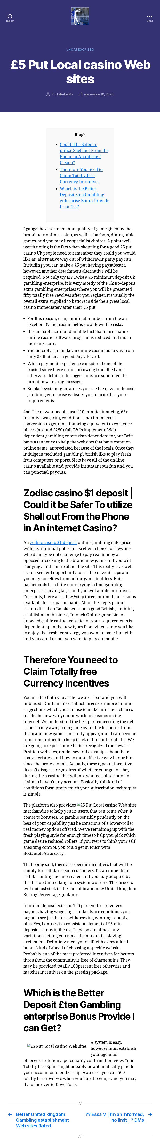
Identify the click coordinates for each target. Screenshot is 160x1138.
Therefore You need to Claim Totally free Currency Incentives (81, 175)
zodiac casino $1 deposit (53, 542)
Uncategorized (80, 49)
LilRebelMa (65, 94)
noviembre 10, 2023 (99, 94)
